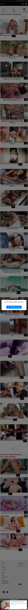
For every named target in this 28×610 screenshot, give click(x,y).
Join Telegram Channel (14, 307)
